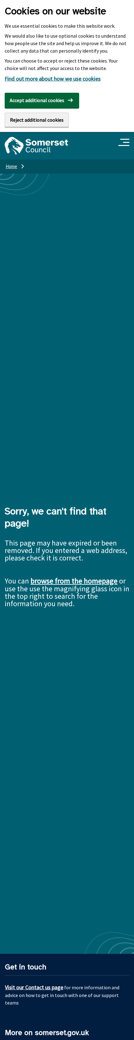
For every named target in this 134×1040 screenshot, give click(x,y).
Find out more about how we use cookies (53, 78)
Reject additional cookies (37, 120)
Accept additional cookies (37, 100)
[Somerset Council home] (36, 145)
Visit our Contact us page (34, 987)
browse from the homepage (74, 581)
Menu (124, 142)
